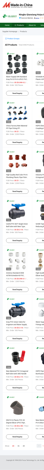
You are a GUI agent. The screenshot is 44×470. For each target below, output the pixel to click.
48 (24, 446)
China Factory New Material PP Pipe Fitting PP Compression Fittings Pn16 (16, 128)
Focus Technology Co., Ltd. (31, 460)
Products (20, 25)
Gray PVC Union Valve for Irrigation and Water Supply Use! (16, 324)
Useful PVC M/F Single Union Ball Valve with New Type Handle (17, 226)
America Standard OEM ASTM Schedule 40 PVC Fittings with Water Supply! (16, 275)
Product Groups (13, 38)
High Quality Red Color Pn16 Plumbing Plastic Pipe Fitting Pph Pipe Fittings (17, 177)
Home (7, 25)
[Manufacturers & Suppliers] (17, 5)
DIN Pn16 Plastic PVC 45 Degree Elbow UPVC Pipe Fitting (15, 422)
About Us (32, 25)
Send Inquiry (17, 93)
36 (18, 446)
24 (13, 446)
